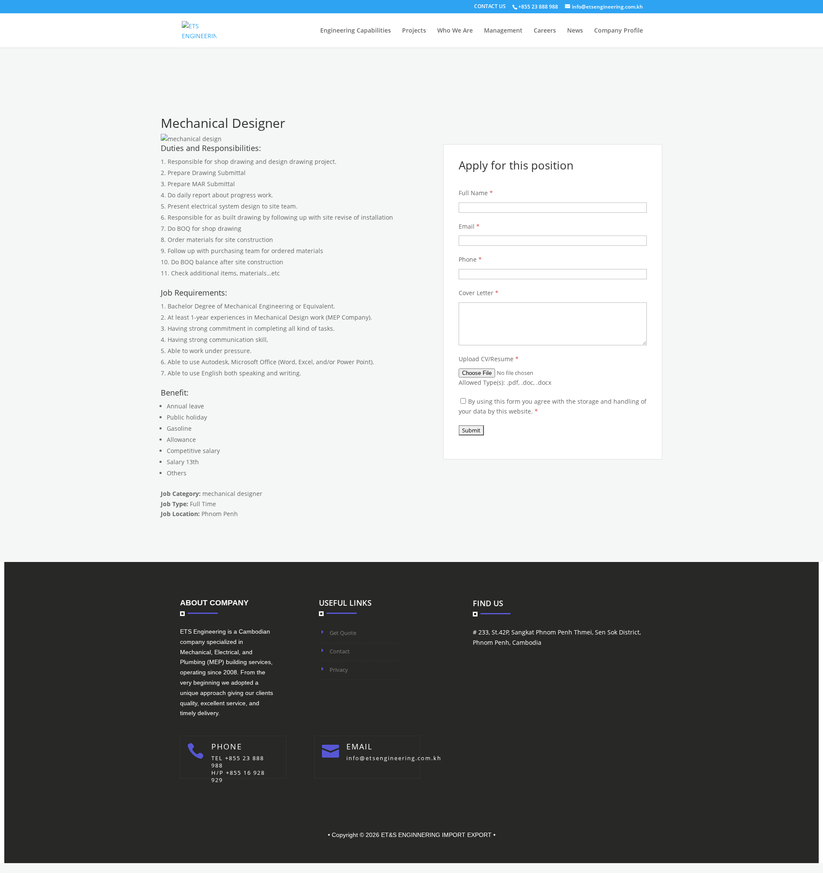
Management (503, 30)
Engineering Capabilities (355, 30)
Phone (470, 259)
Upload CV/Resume (489, 359)
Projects (414, 30)
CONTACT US (490, 7)
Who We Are (455, 30)
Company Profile (618, 30)
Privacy (339, 670)
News (575, 30)
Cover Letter (479, 293)
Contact (340, 651)
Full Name (476, 193)
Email (469, 226)
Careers (545, 30)
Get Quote (343, 633)
